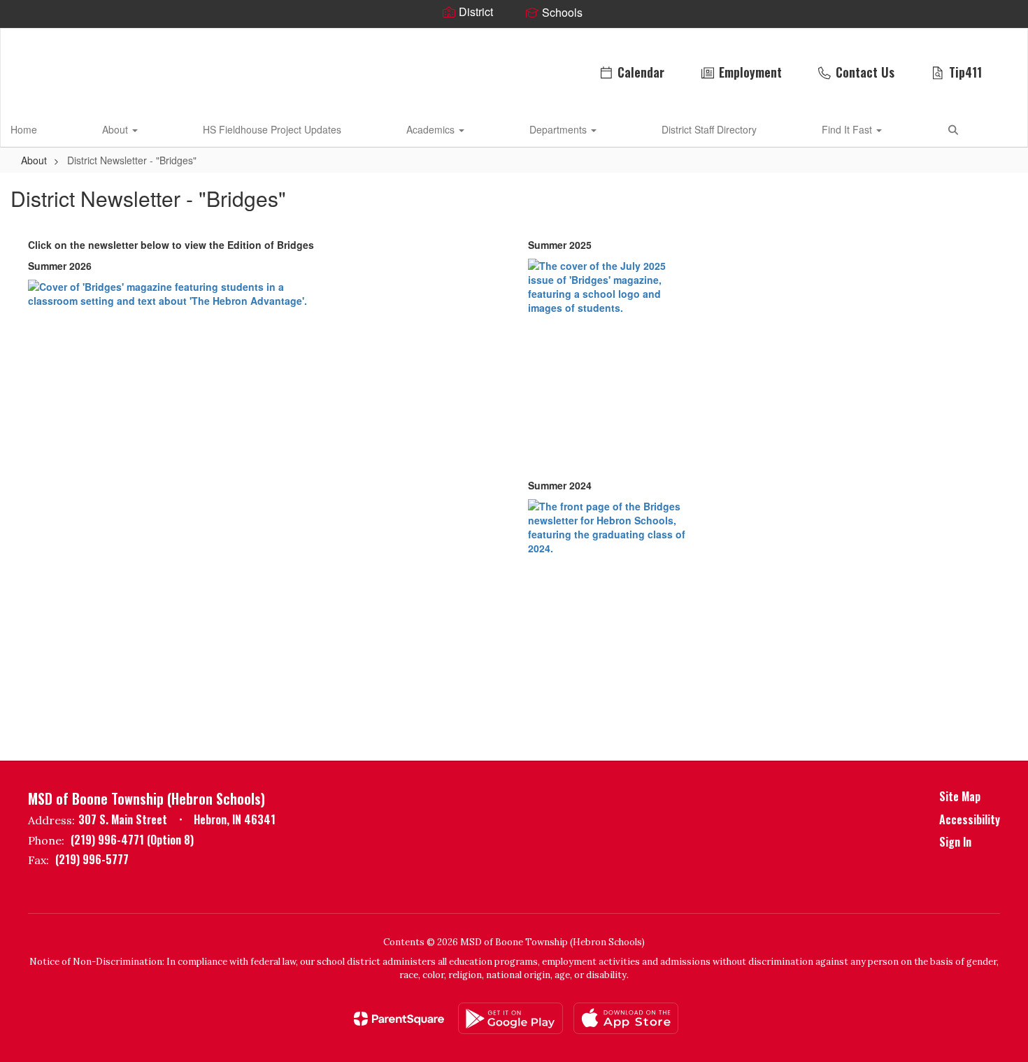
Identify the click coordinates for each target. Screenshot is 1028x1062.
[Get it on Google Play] (510, 1018)
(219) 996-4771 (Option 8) (132, 839)
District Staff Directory (709, 129)
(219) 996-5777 (92, 859)
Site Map (959, 796)
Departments (559, 129)
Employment (750, 72)
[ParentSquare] (399, 1018)
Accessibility (969, 819)
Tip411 (965, 72)
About (116, 129)
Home (23, 129)
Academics (431, 129)
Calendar (640, 72)
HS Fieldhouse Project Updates (272, 129)
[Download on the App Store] (625, 1018)
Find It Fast (848, 129)
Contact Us (865, 72)
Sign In (955, 841)
